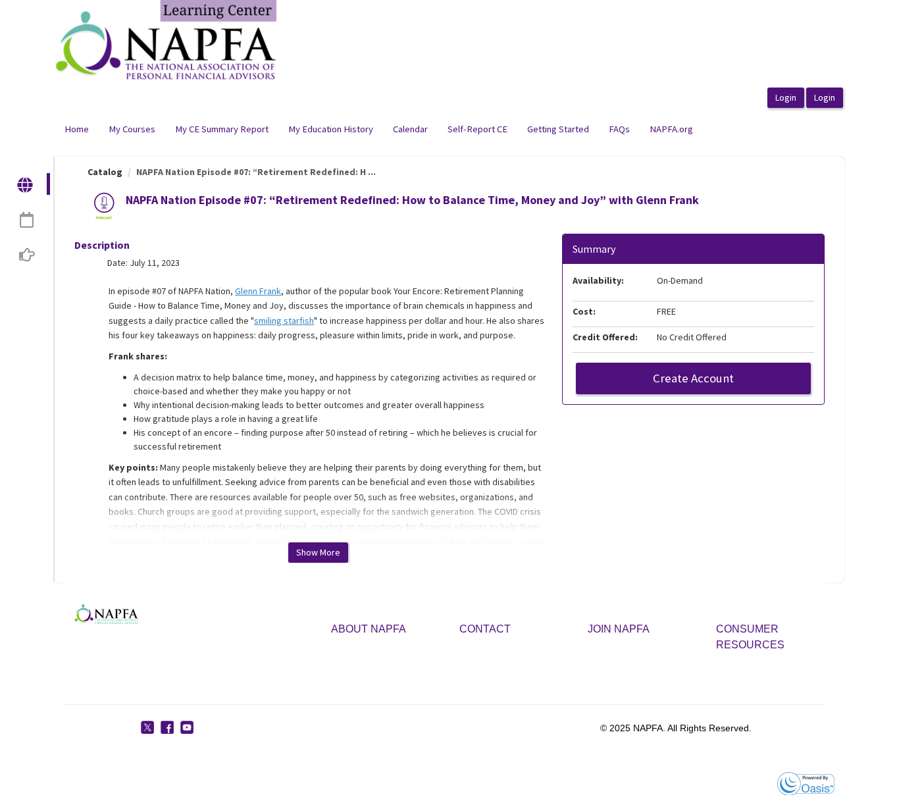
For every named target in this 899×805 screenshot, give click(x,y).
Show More (318, 552)
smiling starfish (284, 320)
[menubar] (379, 130)
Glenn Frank (258, 291)
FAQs (619, 129)
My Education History (330, 129)
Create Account (693, 378)
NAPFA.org (671, 129)
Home (76, 129)
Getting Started (558, 129)
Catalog (105, 172)
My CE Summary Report (222, 129)
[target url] (26, 184)
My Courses (132, 129)
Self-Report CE (477, 129)
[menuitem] (77, 130)
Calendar (410, 129)
